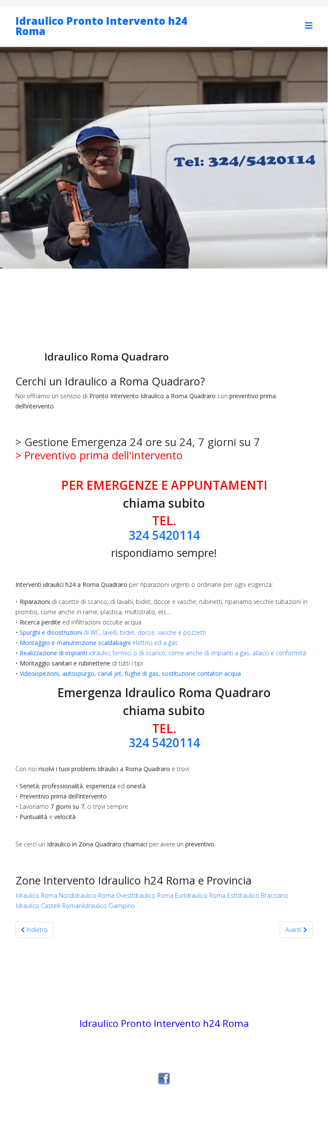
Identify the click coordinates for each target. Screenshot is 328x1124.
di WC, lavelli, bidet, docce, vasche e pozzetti (113, 632)
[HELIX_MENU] (309, 25)
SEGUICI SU (164, 1066)
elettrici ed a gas (99, 643)
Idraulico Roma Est (210, 895)
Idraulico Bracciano (262, 895)
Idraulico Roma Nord (44, 895)
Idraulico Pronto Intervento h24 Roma (101, 26)
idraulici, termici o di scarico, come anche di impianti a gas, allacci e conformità (163, 653)
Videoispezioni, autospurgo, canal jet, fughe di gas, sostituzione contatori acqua (130, 673)
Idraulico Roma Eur (158, 895)
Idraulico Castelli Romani (49, 906)
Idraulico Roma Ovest (102, 895)
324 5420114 (164, 535)
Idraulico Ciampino (109, 906)
